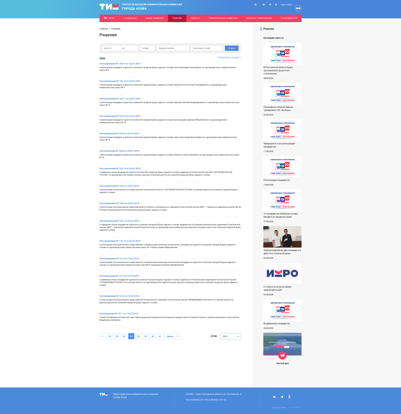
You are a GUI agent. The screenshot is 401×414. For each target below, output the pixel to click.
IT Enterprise (293, 407)
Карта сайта (286, 5)
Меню (111, 18)
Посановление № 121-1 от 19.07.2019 (118, 313)
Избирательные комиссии (223, 18)
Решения (177, 18)
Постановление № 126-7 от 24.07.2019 (119, 221)
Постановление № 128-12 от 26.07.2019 (120, 81)
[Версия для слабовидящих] (298, 8)
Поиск (232, 48)
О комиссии (129, 18)
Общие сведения (154, 18)
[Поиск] (255, 4)
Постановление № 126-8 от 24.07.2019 (119, 203)
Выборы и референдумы (259, 18)
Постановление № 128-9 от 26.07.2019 (119, 133)
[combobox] (230, 336)
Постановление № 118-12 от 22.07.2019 (120, 241)
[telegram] (270, 4)
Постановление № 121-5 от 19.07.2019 (119, 258)
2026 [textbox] (225, 336)
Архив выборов (289, 18)
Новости (195, 18)
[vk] (264, 4)
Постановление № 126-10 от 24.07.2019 (120, 168)
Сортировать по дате (228, 57)
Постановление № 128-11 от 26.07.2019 (120, 98)
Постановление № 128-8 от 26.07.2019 (119, 151)
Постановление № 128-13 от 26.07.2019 (120, 63)
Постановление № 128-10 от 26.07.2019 (120, 116)
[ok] (276, 4)
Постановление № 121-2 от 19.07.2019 (119, 296)
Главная (103, 28)
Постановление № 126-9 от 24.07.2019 (119, 186)
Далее (170, 336)
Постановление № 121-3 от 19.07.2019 (119, 276)
